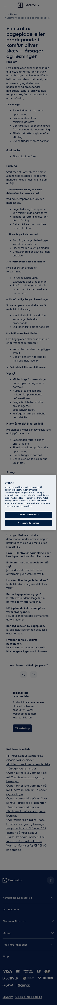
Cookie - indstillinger (29, 515)
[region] (28, 502)
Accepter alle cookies (28, 523)
